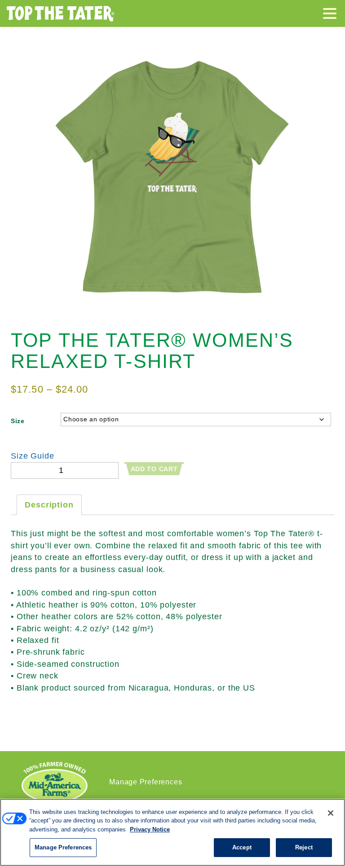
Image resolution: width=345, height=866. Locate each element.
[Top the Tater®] (61, 13)
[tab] (49, 504)
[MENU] (332, 15)
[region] (172, 832)
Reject (304, 847)
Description (49, 504)
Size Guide (32, 455)
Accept (242, 847)
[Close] (331, 813)
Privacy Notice (150, 829)
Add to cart (154, 468)
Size (18, 420)
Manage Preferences (145, 782)
